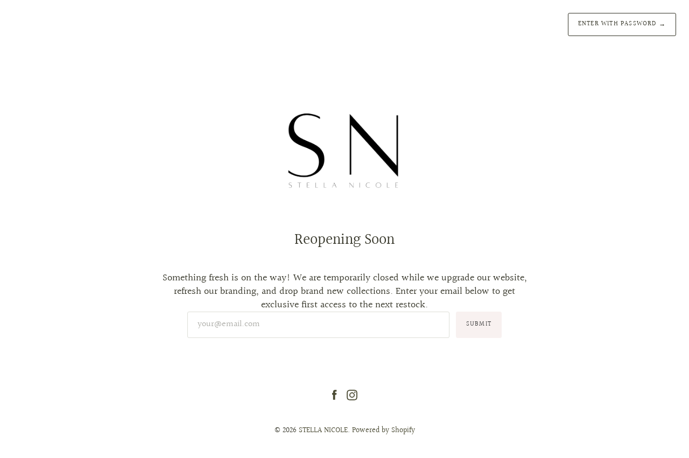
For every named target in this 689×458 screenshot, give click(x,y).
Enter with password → (622, 24)
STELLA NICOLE (323, 430)
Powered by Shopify (383, 430)
